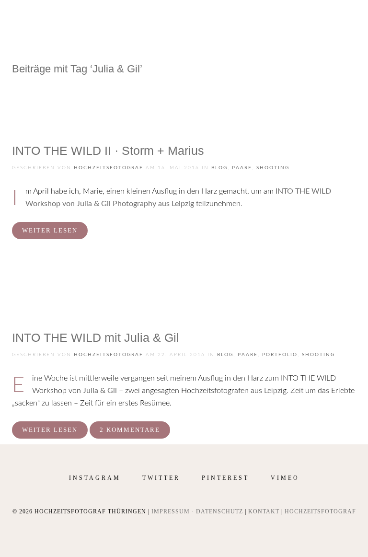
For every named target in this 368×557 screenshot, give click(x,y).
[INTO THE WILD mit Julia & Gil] (48, 291)
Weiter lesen (50, 230)
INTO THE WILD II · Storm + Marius (108, 150)
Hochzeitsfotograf (108, 167)
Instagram (95, 478)
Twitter (161, 478)
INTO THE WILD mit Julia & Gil (95, 337)
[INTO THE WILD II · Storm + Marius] (48, 104)
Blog (219, 167)
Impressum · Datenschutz (197, 511)
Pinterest (225, 478)
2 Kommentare (130, 429)
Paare (242, 167)
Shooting (272, 167)
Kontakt (263, 511)
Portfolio (280, 354)
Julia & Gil (100, 391)
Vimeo (285, 478)
